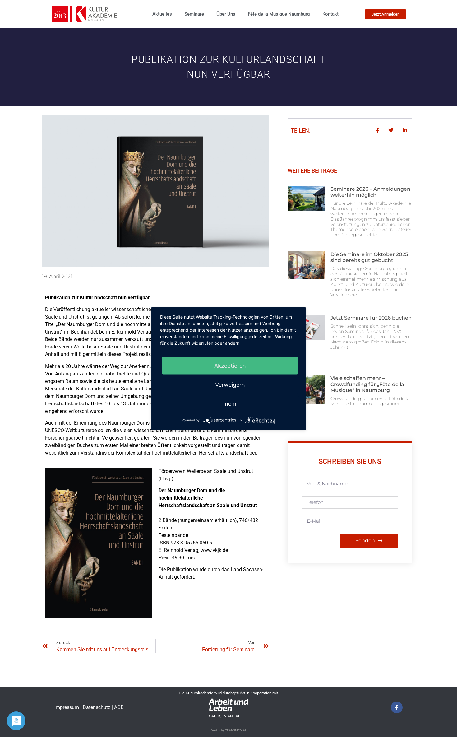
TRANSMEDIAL (236, 730)
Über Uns (225, 14)
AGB (119, 707)
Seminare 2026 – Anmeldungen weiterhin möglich (370, 192)
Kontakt (330, 14)
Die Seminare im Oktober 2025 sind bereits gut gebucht (369, 257)
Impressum (67, 707)
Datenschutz (97, 707)
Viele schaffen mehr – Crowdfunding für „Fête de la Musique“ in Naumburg (367, 384)
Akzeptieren (230, 365)
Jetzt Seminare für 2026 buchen (371, 318)
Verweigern (230, 384)
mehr (230, 403)
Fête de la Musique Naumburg (279, 14)
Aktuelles (162, 14)
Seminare (194, 14)
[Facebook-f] (397, 707)
